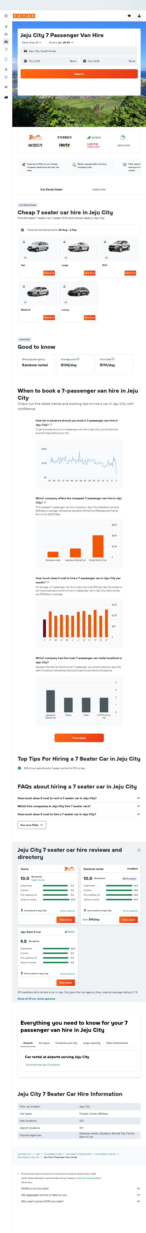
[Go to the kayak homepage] (24, 16)
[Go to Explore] (6, 69)
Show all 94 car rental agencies (36, 998)
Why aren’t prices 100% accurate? (42, 1201)
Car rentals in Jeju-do (105, 1154)
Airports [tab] (28, 1043)
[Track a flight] (6, 77)
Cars (37, 1154)
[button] (6, 16)
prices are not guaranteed (88, 1178)
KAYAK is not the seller (35, 1188)
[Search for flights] (6, 26)
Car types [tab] (44, 1043)
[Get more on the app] (6, 59)
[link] (79, 738)
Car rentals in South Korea (78, 1154)
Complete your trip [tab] (66, 1043)
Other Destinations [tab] (117, 1043)
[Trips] (6, 87)
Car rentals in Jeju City (28, 1157)
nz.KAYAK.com (24, 1154)
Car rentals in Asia (53, 1154)
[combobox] (31, 42)
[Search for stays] (6, 34)
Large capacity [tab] (91, 1043)
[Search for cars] (6, 41)
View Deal (49, 273)
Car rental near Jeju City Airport (43, 1064)
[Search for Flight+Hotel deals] (6, 49)
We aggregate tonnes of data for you (44, 1195)
